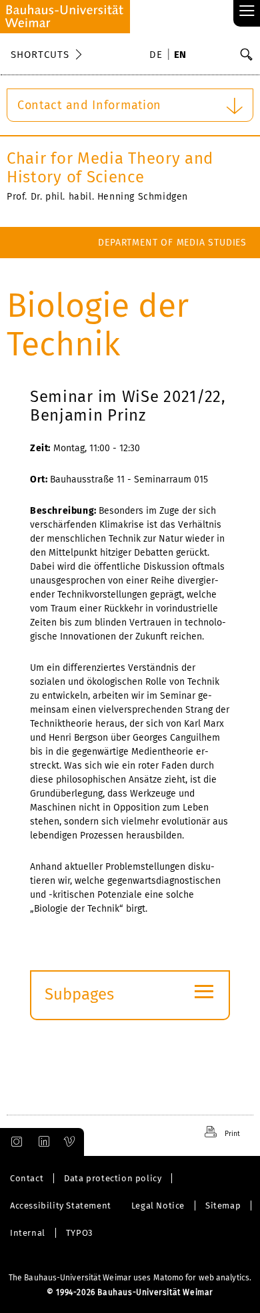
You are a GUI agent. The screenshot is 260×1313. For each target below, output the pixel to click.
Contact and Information (89, 105)
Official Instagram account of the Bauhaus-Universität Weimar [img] (14, 1142)
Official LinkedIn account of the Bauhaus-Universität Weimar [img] (42, 1142)
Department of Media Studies (172, 242)
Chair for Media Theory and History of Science (110, 167)
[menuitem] (158, 56)
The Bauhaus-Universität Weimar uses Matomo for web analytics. (130, 1277)
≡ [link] (247, 11)
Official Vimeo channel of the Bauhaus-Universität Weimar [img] (70, 1142)
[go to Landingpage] (65, 16)
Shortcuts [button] (40, 55)
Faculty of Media (204, 274)
